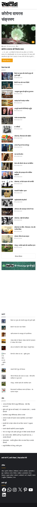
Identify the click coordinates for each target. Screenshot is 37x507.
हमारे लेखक (13, 458)
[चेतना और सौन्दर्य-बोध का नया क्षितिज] (7, 166)
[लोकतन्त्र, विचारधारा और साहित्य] (7, 139)
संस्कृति (30, 475)
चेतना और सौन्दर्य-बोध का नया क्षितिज (23, 163)
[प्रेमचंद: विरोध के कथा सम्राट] (7, 239)
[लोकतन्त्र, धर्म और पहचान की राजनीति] (7, 184)
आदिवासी (21, 475)
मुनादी (6, 471)
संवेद (3, 398)
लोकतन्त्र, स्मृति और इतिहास (21, 218)
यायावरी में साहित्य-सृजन (20, 190)
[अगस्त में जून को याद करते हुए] (7, 148)
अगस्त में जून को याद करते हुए (21, 145)
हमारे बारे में (5, 458)
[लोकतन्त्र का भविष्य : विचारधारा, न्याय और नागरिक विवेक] (7, 230)
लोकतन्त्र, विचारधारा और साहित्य (22, 136)
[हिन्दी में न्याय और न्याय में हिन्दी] (7, 85)
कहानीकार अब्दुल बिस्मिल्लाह (10, 415)
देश (30, 473)
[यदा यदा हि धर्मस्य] (7, 157)
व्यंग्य (11, 473)
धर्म (26, 475)
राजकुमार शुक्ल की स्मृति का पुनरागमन (23, 91)
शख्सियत (16, 471)
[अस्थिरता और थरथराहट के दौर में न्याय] (7, 211)
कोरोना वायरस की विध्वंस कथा (13, 49)
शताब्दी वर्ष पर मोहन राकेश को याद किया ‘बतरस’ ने (15, 423)
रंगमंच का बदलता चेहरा (20, 117)
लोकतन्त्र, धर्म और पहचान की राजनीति (24, 181)
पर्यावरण (16, 475)
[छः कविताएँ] (7, 129)
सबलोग (4, 46)
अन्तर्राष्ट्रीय (25, 473)
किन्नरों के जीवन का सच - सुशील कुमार (20, 354)
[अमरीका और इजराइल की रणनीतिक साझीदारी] (7, 175)
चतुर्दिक (4, 477)
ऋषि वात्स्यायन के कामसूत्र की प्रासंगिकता (21, 333)
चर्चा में (21, 471)
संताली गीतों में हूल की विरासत (18, 369)
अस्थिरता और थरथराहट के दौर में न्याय (24, 209)
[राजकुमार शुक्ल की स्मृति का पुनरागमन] (7, 94)
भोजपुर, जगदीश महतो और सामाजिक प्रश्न (24, 245)
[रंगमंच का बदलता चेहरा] (7, 120)
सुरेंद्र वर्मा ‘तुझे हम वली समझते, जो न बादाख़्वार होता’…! (17, 409)
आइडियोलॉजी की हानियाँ (20, 200)
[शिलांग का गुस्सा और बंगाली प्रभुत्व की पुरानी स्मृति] (7, 76)
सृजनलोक (31, 471)
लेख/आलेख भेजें (22, 458)
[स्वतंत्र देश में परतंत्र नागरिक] (7, 103)
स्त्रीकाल (6, 473)
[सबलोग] (10, 4)
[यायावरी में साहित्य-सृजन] (7, 193)
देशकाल (4, 475)
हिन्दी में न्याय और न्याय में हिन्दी (21, 82)
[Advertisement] (18, 291)
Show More (18, 256)
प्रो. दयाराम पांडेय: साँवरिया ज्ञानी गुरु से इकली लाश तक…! (18, 435)
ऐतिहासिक (9, 477)
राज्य (14, 477)
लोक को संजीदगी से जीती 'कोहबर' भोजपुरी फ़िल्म (22, 347)
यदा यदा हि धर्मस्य (18, 154)
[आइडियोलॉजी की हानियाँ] (7, 202)
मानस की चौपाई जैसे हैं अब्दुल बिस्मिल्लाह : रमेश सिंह (17, 404)
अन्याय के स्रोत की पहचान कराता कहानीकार (14, 418)
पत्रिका (11, 471)
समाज (33, 475)
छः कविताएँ (17, 127)
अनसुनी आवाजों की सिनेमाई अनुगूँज (23, 108)
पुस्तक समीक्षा (10, 475)
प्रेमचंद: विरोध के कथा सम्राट (21, 236)
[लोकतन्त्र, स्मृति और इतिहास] (7, 221)
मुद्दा (3, 473)
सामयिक (26, 471)
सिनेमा (15, 473)
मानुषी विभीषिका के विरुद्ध (9, 445)
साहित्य (19, 473)
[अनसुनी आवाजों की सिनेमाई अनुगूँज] (7, 111)
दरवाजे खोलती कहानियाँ (9, 428)
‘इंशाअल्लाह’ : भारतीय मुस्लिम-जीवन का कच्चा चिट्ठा (16, 440)
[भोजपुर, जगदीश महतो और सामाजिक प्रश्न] (7, 248)
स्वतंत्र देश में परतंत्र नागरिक (21, 100)
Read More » (7, 60)
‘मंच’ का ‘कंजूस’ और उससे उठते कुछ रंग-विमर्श (14, 432)
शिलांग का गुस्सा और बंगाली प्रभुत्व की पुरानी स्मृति (23, 320)
